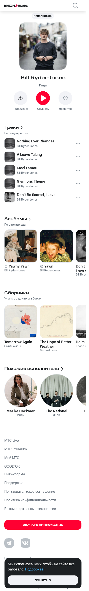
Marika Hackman (20, 411)
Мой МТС (11, 457)
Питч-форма (14, 474)
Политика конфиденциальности (30, 500)
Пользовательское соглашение (29, 491)
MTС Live (11, 440)
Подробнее (34, 569)
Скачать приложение (43, 525)
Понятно (43, 580)
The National (56, 411)
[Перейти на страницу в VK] (25, 543)
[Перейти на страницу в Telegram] (9, 543)
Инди (43, 85)
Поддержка (13, 483)
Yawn (48, 266)
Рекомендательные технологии (30, 508)
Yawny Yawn (19, 266)
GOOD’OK (12, 466)
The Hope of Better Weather (56, 344)
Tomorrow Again (18, 342)
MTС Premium (15, 449)
